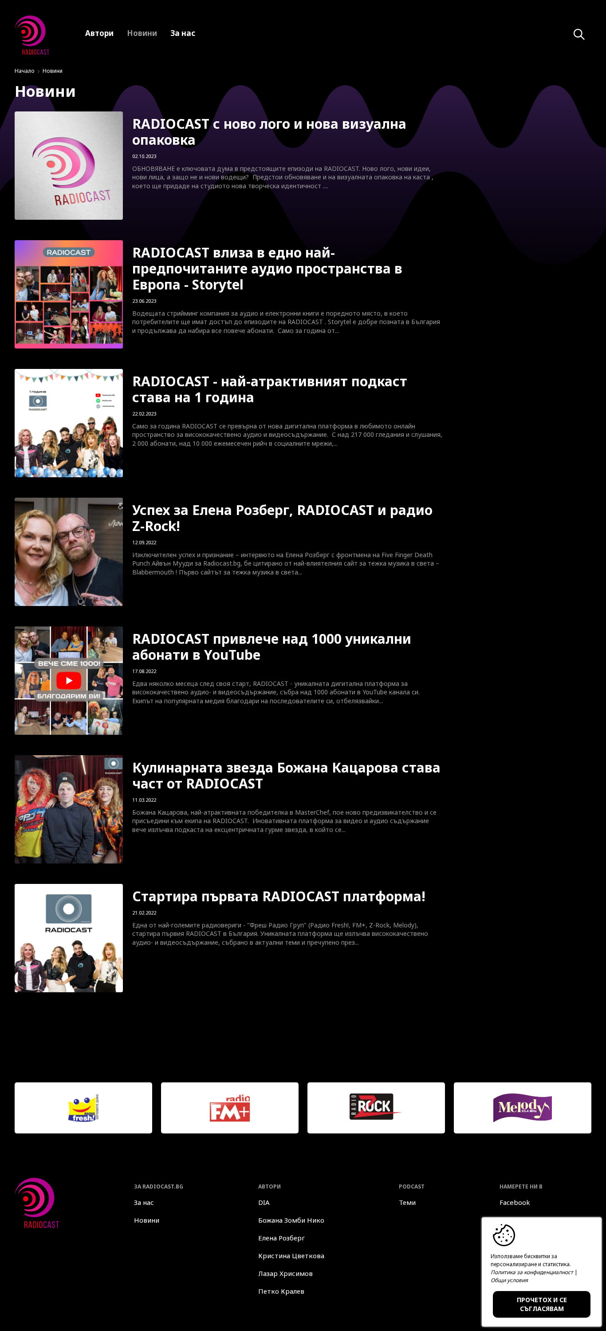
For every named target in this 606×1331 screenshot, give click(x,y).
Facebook (515, 1202)
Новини (146, 1220)
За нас (144, 1202)
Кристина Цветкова (291, 1255)
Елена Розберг (281, 1237)
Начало (25, 71)
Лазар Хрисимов (285, 1273)
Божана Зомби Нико (291, 1220)
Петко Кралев (281, 1291)
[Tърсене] (579, 34)
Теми (407, 1202)
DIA (264, 1202)
